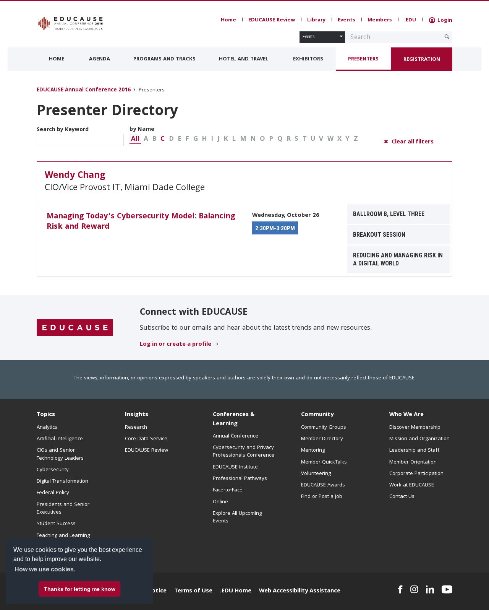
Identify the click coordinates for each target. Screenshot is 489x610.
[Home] (71, 23)
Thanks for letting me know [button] (79, 589)
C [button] (162, 139)
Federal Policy (53, 493)
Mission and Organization (419, 439)
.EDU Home (235, 591)
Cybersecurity (53, 470)
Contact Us (402, 497)
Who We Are (406, 415)
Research (136, 427)
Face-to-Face (228, 490)
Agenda (99, 59)
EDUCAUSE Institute (235, 467)
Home (228, 20)
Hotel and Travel (244, 59)
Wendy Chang (75, 176)
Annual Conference (235, 436)
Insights (136, 415)
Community (317, 415)
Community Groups (323, 427)
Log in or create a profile (175, 345)
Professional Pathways (240, 479)
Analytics (47, 427)
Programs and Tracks (164, 59)
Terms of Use (193, 591)
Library (316, 20)
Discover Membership (414, 427)
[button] (135, 139)
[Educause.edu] (75, 328)
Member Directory (322, 439)
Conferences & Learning (234, 419)
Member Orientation (413, 462)
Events (346, 20)
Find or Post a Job (321, 497)
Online (220, 502)
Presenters (363, 59)
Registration (421, 59)
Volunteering (316, 474)
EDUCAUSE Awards (323, 485)
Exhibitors (308, 59)
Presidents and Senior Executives (63, 509)
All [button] (135, 139)
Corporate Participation (416, 474)
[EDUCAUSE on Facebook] (400, 589)
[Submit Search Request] (447, 37)
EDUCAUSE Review (271, 20)
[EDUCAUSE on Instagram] (414, 589)
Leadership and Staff (414, 450)
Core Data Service (146, 439)
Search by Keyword (63, 130)
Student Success (56, 524)
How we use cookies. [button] (45, 569)
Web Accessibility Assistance (299, 591)
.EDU (410, 20)
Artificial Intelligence (60, 439)
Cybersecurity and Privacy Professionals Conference (243, 452)
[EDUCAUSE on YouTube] (447, 589)
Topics (46, 415)
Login (444, 20)
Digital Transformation (62, 481)
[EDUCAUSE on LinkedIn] (430, 589)
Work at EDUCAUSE (411, 485)
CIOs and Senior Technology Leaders (60, 454)
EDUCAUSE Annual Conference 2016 (84, 90)
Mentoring (313, 450)
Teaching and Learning (63, 536)
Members (380, 20)
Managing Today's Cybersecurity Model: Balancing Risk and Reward (141, 222)
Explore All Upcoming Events (237, 517)
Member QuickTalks (324, 462)
